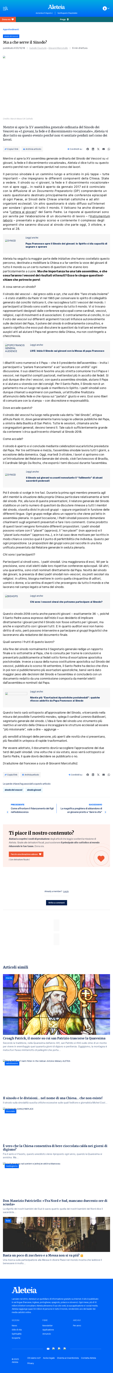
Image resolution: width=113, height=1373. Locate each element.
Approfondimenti (11, 29)
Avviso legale (49, 1358)
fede (8, 1220)
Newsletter (47, 1325)
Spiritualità (16, 1333)
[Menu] (18, 8)
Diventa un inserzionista (68, 1358)
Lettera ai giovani (23, 212)
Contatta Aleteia (88, 1358)
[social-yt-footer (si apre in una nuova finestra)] (48, 1348)
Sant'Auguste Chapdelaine (67, 13)
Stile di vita (17, 1329)
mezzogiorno (12, 1166)
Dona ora (6, 19)
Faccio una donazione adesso (24, 854)
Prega (62, 19)
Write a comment (56, 902)
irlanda (9, 978)
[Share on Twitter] (98, 149)
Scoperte (16, 1338)
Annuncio (46, 1333)
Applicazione (48, 1329)
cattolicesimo (12, 1063)
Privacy (30, 1363)
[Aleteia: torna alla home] (56, 6)
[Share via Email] (103, 149)
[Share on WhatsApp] (109, 149)
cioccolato (10, 1111)
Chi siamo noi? (34, 1358)
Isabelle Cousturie (37, 48)
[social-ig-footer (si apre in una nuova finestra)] (65, 1348)
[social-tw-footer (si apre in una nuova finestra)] (59, 1348)
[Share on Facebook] (88, 149)
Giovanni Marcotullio (58, 48)
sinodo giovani (34, 789)
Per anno (77, 1325)
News (14, 1325)
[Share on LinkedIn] (93, 149)
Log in (66, 891)
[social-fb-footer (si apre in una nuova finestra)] (53, 1348)
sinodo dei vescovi (13, 789)
